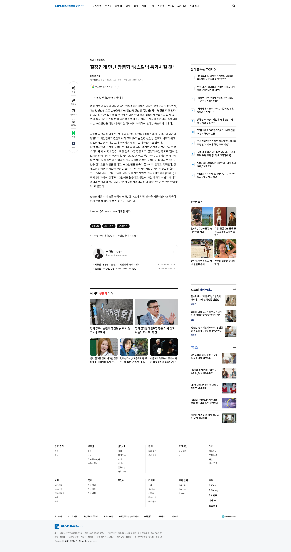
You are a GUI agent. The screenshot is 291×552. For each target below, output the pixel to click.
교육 (56, 497)
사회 (144, 5)
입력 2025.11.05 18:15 (112, 80)
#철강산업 (123, 226)
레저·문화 (152, 501)
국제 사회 (92, 493)
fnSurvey (214, 490)
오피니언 (181, 5)
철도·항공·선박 (94, 459)
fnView (212, 485)
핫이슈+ (182, 493)
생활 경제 (152, 455)
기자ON (212, 500)
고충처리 (161, 516)
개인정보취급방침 (90, 516)
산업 (120, 451)
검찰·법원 (58, 489)
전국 (56, 501)
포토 (211, 480)
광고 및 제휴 (73, 516)
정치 (136, 5)
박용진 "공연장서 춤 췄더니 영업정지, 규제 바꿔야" (117, 264)
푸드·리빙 (152, 497)
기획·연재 (194, 5)
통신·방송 (122, 455)
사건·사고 (58, 485)
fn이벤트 (213, 495)
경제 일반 (152, 451)
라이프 (170, 5)
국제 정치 (92, 489)
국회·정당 (101, 60)
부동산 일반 (92, 463)
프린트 (73, 125)
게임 (120, 459)
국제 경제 (92, 485)
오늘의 (201, 290)
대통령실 (212, 451)
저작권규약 (108, 516)
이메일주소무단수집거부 (129, 516)
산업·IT (118, 5)
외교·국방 (213, 463)
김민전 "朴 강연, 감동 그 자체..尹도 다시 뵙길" (116, 268)
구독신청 (148, 516)
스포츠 (151, 493)
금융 (56, 451)
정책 (89, 451)
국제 (152, 5)
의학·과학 (122, 471)
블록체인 (121, 467)
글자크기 (73, 115)
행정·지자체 (59, 493)
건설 (89, 455)
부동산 (108, 5)
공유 (73, 92)
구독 (73, 137)
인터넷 (121, 463)
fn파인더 (182, 485)
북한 (211, 459)
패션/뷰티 (152, 489)
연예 (150, 485)
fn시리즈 (182, 489)
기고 (180, 455)
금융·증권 (97, 5)
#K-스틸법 (108, 226)
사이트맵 (174, 516)
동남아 (160, 5)
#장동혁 (95, 226)
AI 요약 (73, 104)
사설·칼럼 (183, 451)
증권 (56, 455)
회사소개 (58, 516)
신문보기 (213, 505)
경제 (128, 5)
